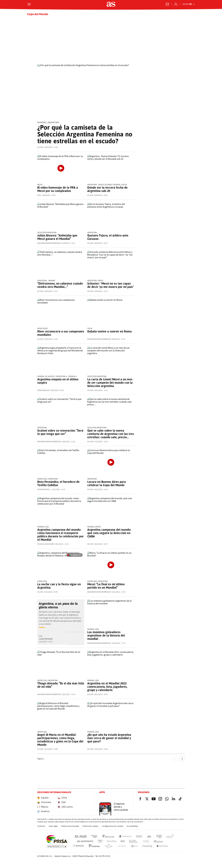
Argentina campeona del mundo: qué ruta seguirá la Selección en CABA (109, 533)
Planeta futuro (146, 841)
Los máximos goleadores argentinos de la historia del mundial (106, 635)
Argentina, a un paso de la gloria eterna (58, 605)
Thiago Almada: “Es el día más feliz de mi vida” (60, 685)
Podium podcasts (108, 846)
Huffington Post (85, 841)
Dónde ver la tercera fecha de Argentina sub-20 (107, 189)
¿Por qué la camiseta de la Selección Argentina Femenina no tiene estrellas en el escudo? (84, 134)
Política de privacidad (70, 826)
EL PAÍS (80, 836)
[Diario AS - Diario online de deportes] (111, 4)
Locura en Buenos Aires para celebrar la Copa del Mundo (106, 483)
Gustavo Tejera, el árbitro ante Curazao (107, 237)
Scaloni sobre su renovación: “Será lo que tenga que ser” (60, 432)
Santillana (108, 836)
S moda (134, 846)
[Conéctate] (176, 4)
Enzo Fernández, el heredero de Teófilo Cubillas (58, 483)
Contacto (41, 826)
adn (159, 836)
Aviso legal (53, 826)
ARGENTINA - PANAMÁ (46, 281)
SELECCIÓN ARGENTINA (96, 376)
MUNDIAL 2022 (43, 527)
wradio (100, 841)
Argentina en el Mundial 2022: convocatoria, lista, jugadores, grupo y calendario (107, 687)
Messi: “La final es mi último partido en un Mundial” (106, 585)
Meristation (162, 846)
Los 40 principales (94, 836)
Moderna (94, 846)
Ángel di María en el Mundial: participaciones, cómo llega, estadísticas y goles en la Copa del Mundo (60, 740)
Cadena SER (139, 836)
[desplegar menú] (29, 4)
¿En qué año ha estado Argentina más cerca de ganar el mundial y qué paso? (109, 738)
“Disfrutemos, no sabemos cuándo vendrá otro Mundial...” (60, 285)
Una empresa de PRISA (57, 839)
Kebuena (158, 841)
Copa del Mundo (37, 14)
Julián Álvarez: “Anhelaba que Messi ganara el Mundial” (57, 237)
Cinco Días (111, 841)
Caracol (170, 836)
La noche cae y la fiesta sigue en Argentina (59, 585)
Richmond (78, 846)
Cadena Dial (122, 841)
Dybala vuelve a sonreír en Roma (109, 331)
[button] (57, 846)
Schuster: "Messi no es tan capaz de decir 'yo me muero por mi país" (110, 285)
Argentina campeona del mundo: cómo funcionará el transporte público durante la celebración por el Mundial (60, 534)
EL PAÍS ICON (121, 846)
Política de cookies (90, 826)
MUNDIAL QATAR (94, 527)
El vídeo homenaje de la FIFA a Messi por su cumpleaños (57, 189)
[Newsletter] (167, 4)
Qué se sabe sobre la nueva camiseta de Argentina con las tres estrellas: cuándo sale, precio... (110, 434)
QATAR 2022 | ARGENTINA (47, 479)
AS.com (149, 836)
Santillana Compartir (125, 836)
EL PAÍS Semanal (133, 841)
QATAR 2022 (42, 581)
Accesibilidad (132, 826)
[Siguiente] (182, 758)
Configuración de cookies (112, 826)
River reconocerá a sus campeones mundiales (60, 333)
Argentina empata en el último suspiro (57, 380)
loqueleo (147, 846)
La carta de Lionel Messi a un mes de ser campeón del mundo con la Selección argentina (110, 382)
